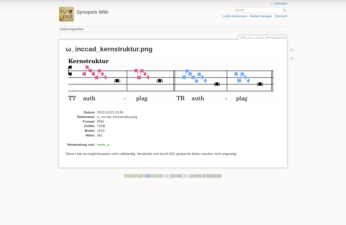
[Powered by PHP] (153, 175)
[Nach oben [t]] (291, 58)
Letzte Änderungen (235, 16)
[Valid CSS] (192, 175)
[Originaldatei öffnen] (174, 83)
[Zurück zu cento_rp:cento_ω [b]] (291, 49)
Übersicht (281, 16)
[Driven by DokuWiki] (212, 175)
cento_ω (103, 144)
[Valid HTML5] (173, 175)
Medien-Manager (261, 16)
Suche (285, 10)
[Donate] (134, 175)
